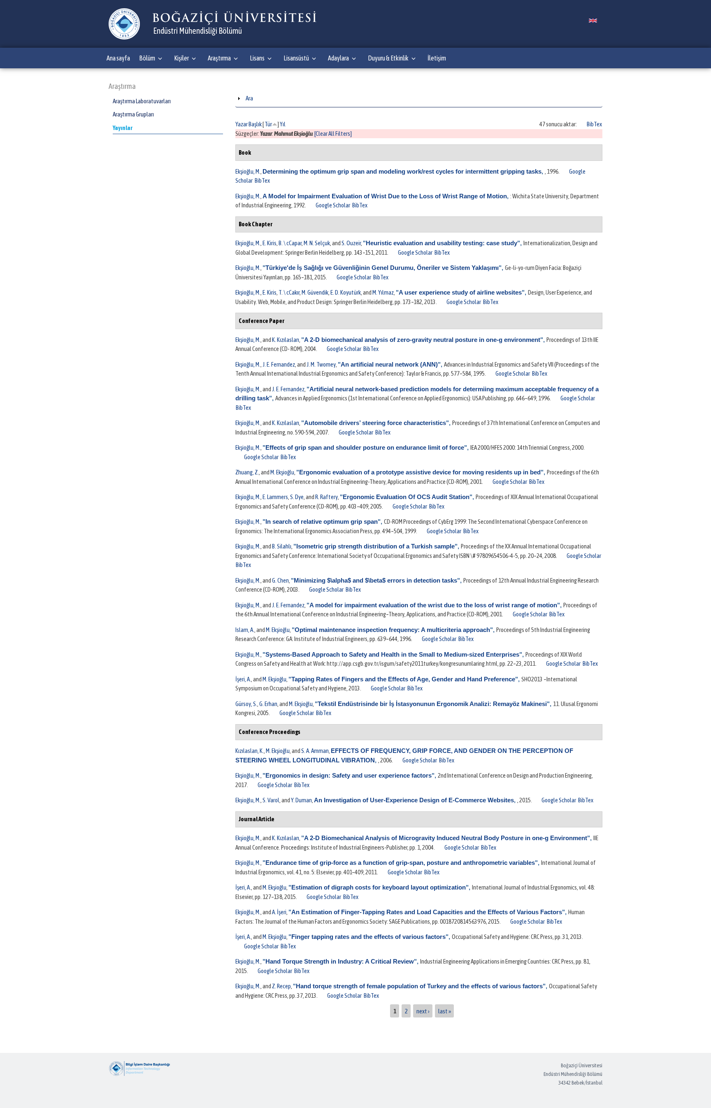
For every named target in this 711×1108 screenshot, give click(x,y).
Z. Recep (281, 986)
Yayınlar (122, 127)
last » (444, 1010)
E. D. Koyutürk (345, 292)
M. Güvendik (315, 292)
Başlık (255, 124)
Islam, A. (244, 629)
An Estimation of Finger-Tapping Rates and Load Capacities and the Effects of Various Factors (426, 911)
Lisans (257, 58)
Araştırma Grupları (133, 114)
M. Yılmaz (383, 292)
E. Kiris (269, 242)
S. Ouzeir (351, 242)
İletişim (437, 58)
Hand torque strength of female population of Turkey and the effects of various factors (419, 986)
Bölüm (147, 58)
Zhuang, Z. (247, 472)
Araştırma (219, 58)
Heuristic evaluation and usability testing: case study (441, 242)
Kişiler (181, 58)
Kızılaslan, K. (249, 750)
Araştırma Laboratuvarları (142, 101)
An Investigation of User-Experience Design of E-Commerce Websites (414, 800)
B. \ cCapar (290, 242)
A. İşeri (279, 911)
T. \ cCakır (289, 292)
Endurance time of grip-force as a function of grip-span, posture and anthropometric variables (400, 862)
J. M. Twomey (321, 364)
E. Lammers (275, 496)
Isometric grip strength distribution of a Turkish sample (375, 546)
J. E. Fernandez (279, 364)
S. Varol (271, 800)
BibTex (594, 124)
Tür (268, 124)
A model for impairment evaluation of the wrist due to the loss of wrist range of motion (433, 605)
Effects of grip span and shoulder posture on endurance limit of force (364, 447)
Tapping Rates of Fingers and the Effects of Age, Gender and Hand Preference (403, 679)
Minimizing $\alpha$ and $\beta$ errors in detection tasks (375, 580)
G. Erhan (268, 703)
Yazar (241, 124)
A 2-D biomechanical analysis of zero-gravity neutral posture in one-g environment (422, 339)
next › (423, 1010)
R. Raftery (326, 496)
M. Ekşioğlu (282, 472)
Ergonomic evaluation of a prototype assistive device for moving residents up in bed (420, 472)
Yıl (283, 124)
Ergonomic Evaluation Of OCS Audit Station (406, 496)
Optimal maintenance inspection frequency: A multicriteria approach (392, 629)
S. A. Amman (315, 750)
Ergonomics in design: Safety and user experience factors (348, 775)
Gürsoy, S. (246, 703)
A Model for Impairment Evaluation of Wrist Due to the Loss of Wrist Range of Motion (385, 196)
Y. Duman (301, 800)
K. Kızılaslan (285, 339)
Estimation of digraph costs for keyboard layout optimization (378, 887)
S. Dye (297, 496)
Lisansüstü (296, 58)
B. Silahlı (281, 546)
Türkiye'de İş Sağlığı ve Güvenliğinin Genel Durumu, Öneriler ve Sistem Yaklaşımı (382, 267)
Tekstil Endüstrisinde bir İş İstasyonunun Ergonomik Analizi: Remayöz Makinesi (432, 703)
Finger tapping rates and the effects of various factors (368, 936)
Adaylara (338, 58)
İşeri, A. (243, 679)
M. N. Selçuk (317, 242)
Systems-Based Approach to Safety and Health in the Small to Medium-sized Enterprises (392, 654)
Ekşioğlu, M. (247, 171)
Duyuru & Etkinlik (388, 58)
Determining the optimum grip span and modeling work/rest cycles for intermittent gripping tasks (402, 171)
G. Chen (280, 580)
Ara (249, 98)
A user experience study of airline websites (460, 292)
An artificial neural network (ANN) (389, 364)
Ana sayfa (118, 58)
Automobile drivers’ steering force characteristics (375, 422)
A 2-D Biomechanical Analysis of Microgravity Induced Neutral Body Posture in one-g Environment (445, 837)
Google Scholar (333, 205)
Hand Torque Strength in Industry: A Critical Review (339, 961)
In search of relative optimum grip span (321, 521)
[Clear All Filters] (333, 133)
